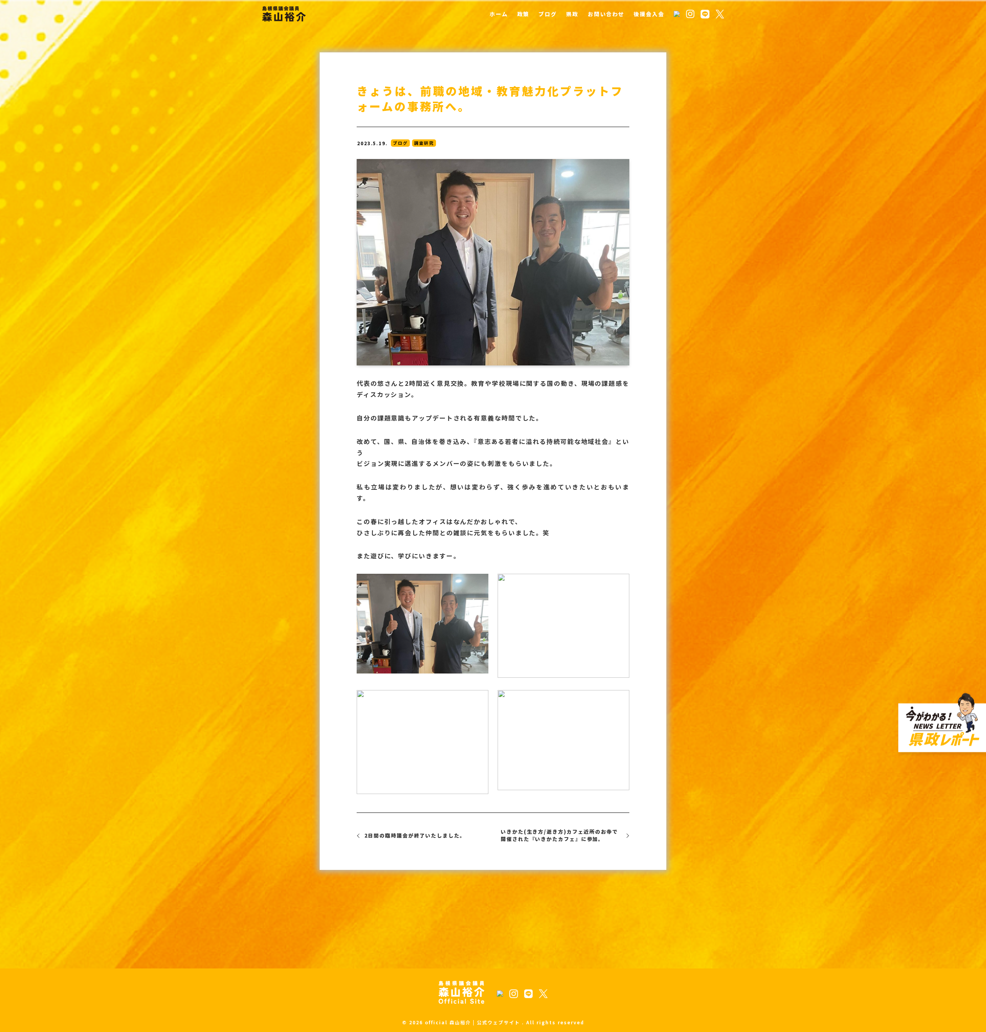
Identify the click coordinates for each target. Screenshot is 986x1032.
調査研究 (424, 143)
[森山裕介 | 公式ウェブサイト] (284, 14)
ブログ (400, 143)
